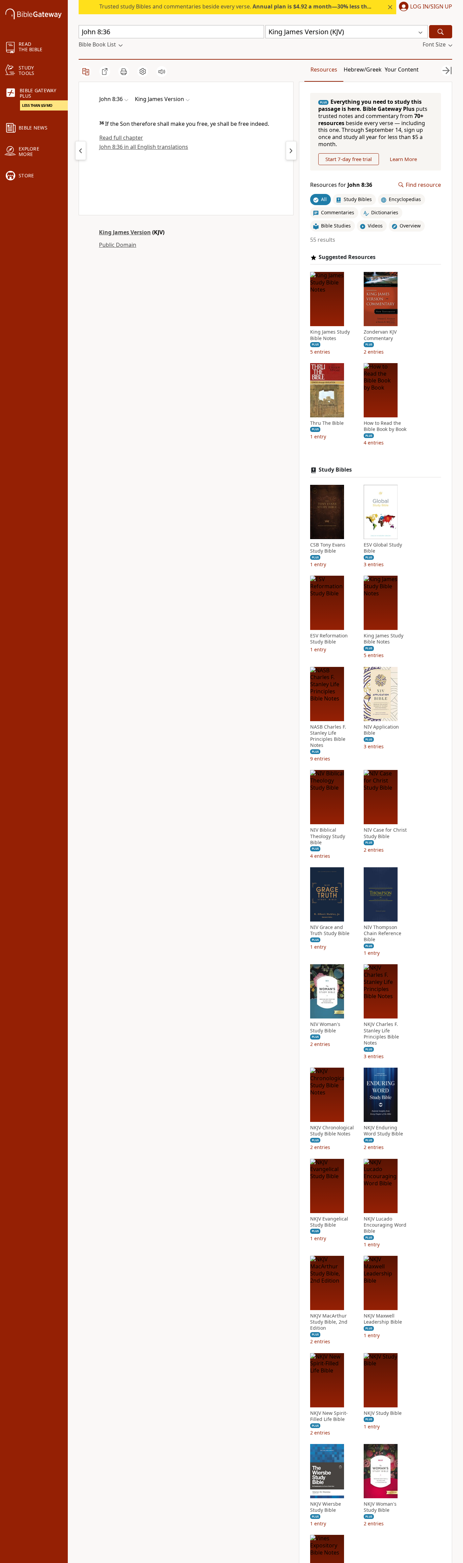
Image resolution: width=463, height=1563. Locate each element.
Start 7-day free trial (348, 159)
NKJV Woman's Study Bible (380, 1507)
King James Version (125, 232)
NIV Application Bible (381, 730)
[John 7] (80, 150)
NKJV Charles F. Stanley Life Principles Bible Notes (381, 1033)
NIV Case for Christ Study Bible (385, 833)
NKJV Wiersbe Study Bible (325, 1507)
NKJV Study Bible (383, 1413)
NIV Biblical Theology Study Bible (327, 836)
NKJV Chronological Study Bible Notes (332, 1131)
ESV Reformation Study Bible (329, 639)
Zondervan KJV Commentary (380, 335)
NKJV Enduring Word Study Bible (383, 1131)
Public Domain (117, 245)
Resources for (341, 185)
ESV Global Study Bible (383, 548)
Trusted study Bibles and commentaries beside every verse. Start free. (273, 6)
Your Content (402, 69)
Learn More (403, 159)
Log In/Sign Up (431, 6)
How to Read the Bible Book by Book (385, 426)
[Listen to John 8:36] (161, 71)
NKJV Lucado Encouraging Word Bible (385, 1225)
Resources (323, 69)
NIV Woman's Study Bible (325, 1027)
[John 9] (291, 150)
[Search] (440, 31)
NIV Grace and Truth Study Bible (329, 930)
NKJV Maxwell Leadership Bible (383, 1319)
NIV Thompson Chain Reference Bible (382, 933)
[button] (424, 7)
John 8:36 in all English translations (143, 147)
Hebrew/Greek (363, 69)
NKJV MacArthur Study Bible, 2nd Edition (328, 1322)
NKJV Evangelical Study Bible (329, 1222)
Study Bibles (335, 469)
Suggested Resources (347, 257)
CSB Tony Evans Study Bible (327, 548)
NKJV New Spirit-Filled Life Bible (329, 1416)
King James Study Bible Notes (330, 335)
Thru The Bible (327, 423)
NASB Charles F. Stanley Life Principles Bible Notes (328, 736)
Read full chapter (121, 137)
